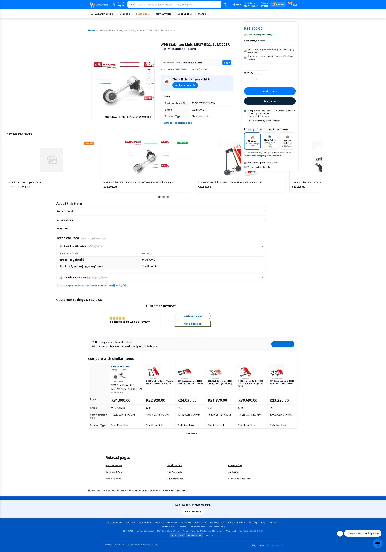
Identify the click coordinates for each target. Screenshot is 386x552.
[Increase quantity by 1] (265, 76)
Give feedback (193, 511)
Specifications (161, 220)
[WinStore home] (98, 5)
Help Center (200, 522)
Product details (161, 211)
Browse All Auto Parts (239, 478)
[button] (118, 4)
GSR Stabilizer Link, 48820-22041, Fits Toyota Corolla (190, 382)
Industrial (159, 522)
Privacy (253, 545)
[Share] (149, 63)
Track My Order (217, 522)
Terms (261, 545)
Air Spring (233, 471)
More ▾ (202, 14)
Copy (227, 62)
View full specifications (177, 122)
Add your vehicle (185, 85)
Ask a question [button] (193, 323)
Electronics (186, 522)
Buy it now (270, 101)
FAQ (263, 522)
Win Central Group (217, 526)
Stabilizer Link (174, 465)
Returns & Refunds (236, 522)
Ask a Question (283, 344)
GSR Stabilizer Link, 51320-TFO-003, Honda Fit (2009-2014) (250, 383)
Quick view (51, 175)
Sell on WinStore (197, 526)
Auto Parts (103, 490)
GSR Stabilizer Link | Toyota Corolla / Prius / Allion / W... (160, 382)
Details (266, 166)
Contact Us (273, 522)
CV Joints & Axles (114, 471)
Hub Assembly (174, 471)
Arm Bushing (235, 465)
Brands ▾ (125, 14)
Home (91, 30)
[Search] (225, 4)
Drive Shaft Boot (175, 478)
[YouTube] (277, 545)
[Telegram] (272, 545)
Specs (166, 96)
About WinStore (167, 526)
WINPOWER (180, 69)
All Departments (115, 522)
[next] (319, 165)
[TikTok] (282, 545)
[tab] (252, 141)
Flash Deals (143, 14)
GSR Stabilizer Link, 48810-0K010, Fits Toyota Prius (282, 382)
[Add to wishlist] (149, 70)
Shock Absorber (114, 465)
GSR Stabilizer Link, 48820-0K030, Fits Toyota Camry (220, 382)
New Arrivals (163, 14)
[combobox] (178, 5)
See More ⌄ (193, 433)
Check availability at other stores (264, 120)
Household (172, 522)
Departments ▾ (104, 14)
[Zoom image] (149, 78)
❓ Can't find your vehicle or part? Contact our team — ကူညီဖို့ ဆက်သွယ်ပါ (91, 285)
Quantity (248, 73)
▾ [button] (238, 4)
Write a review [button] (193, 316)
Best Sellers (185, 14)
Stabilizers (118, 490)
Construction (145, 522)
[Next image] (149, 85)
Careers (182, 526)
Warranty (161, 228)
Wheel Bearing (113, 478)
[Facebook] (267, 545)
